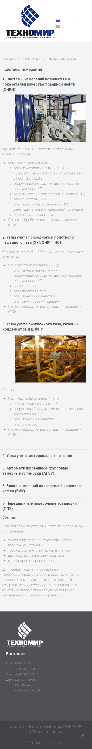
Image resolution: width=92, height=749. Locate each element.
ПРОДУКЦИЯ (32, 59)
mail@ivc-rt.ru (24, 663)
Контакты (57, 743)
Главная (9, 59)
